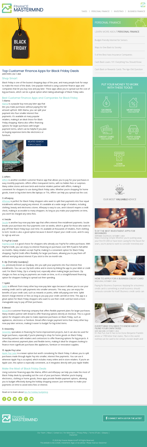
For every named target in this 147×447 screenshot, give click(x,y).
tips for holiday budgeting (36, 392)
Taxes (84, 11)
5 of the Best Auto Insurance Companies (113, 54)
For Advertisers (69, 433)
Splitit (4, 286)
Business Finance (136, 11)
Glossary (105, 433)
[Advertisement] (68, 123)
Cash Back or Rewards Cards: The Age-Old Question (119, 69)
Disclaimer (73, 435)
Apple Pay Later (9, 353)
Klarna (5, 103)
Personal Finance (100, 11)
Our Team (41, 433)
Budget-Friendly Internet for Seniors (111, 40)
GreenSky (6, 332)
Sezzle (5, 222)
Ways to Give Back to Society (108, 47)
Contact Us (58, 433)
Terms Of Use (94, 433)
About (49, 433)
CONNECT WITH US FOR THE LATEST (125, 418)
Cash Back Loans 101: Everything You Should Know (118, 62)
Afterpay (6, 201)
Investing (119, 11)
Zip (3, 265)
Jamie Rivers (6, 74)
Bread (5, 310)
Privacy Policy (82, 433)
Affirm (5, 180)
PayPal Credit (8, 243)
